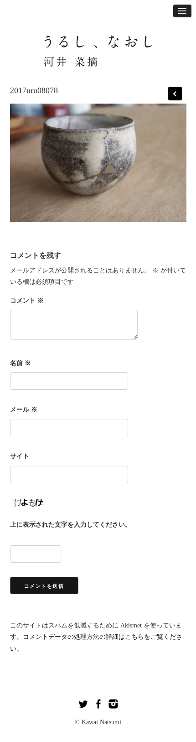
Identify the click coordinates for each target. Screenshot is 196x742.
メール (23, 409)
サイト (19, 456)
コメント (27, 300)
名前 (20, 363)
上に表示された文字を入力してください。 (70, 524)
